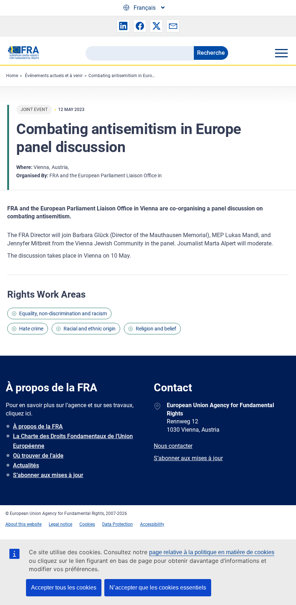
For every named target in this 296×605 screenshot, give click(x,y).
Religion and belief (156, 329)
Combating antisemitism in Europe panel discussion (139, 75)
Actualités (26, 465)
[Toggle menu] (281, 53)
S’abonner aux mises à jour (48, 475)
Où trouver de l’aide (38, 455)
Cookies (87, 524)
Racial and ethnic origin (90, 329)
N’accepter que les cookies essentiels (157, 587)
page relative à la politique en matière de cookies (211, 552)
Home (12, 75)
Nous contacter (173, 445)
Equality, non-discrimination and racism (63, 313)
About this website (23, 524)
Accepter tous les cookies (63, 587)
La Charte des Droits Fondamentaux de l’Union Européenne (73, 441)
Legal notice (60, 524)
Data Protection (117, 524)
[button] (123, 25)
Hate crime (31, 329)
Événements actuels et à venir (54, 75)
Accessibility (152, 524)
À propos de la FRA (38, 426)
